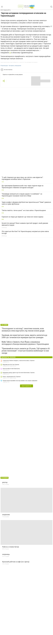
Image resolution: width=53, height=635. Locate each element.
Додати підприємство (26, 385)
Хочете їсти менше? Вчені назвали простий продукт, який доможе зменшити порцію (25, 224)
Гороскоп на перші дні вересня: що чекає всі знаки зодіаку (22, 217)
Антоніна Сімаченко (8, 69)
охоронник (6, 515)
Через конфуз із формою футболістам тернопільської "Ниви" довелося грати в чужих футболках (26, 203)
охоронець (6, 554)
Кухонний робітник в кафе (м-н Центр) (15, 562)
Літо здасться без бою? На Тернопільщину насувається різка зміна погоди (25, 232)
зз (10, 53)
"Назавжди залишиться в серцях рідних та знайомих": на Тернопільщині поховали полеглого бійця (22, 195)
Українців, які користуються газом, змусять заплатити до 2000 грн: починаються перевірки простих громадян (24, 336)
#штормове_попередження (15, 65)
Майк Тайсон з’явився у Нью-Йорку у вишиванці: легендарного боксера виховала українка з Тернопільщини (25, 343)
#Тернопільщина (4, 65)
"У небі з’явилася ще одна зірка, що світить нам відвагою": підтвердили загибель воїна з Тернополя (22, 178)
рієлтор (4, 482)
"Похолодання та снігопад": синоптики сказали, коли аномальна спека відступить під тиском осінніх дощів (23, 329)
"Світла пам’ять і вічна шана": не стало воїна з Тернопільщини (24, 210)
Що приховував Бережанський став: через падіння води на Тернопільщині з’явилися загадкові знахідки (22, 187)
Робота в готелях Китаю (10, 547)
